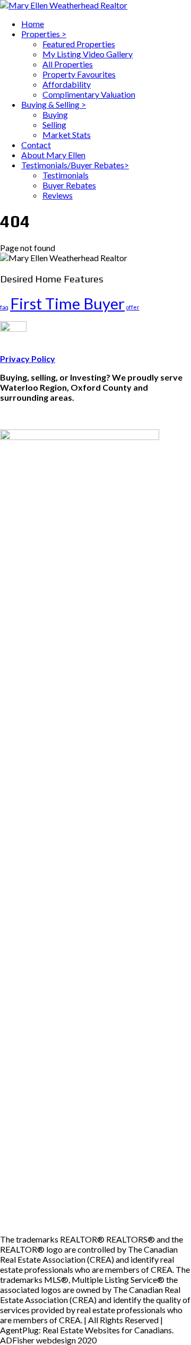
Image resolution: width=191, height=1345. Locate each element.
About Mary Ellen (53, 155)
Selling (54, 124)
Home (32, 24)
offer (133, 307)
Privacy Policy (27, 359)
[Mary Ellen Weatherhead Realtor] (63, 5)
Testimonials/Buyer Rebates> (75, 165)
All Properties (67, 64)
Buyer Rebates (69, 185)
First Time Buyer (67, 303)
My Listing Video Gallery (87, 54)
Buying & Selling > (53, 104)
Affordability (66, 84)
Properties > (43, 34)
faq (4, 307)
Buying (55, 114)
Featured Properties (78, 44)
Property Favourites (79, 74)
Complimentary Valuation (88, 94)
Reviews (57, 195)
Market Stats (66, 135)
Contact (36, 145)
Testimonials (65, 175)
